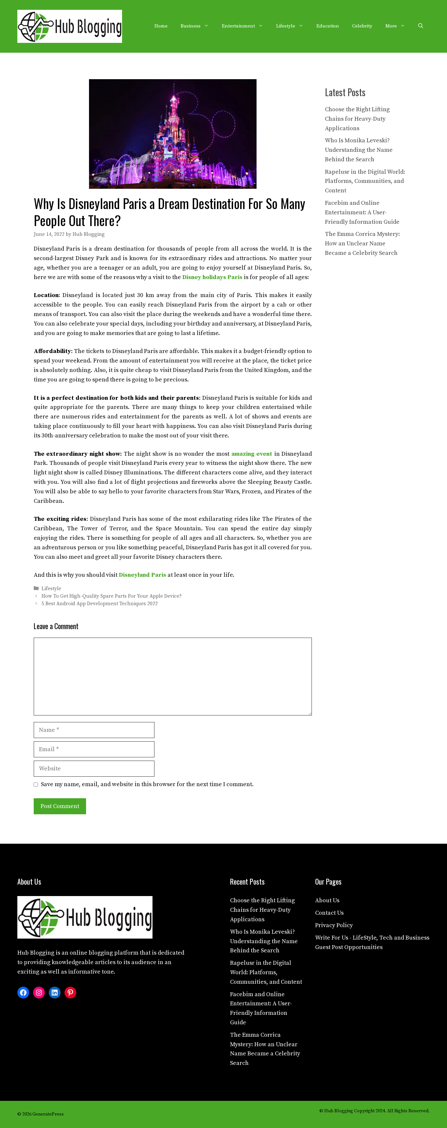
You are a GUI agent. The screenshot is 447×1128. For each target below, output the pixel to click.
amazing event (251, 454)
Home (161, 26)
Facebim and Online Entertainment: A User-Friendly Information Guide (362, 212)
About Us (327, 900)
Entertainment (238, 26)
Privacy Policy (334, 925)
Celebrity (362, 26)
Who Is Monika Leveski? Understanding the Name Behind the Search (359, 150)
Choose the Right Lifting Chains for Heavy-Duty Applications (357, 119)
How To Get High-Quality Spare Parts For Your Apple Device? (112, 596)
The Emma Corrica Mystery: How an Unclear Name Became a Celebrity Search (362, 243)
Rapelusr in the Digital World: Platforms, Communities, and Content (365, 181)
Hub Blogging (35, 953)
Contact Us (329, 913)
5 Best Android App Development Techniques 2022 (100, 604)
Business (191, 26)
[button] (421, 26)
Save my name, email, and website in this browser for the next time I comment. (147, 784)
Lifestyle (285, 26)
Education (327, 26)
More (391, 26)
